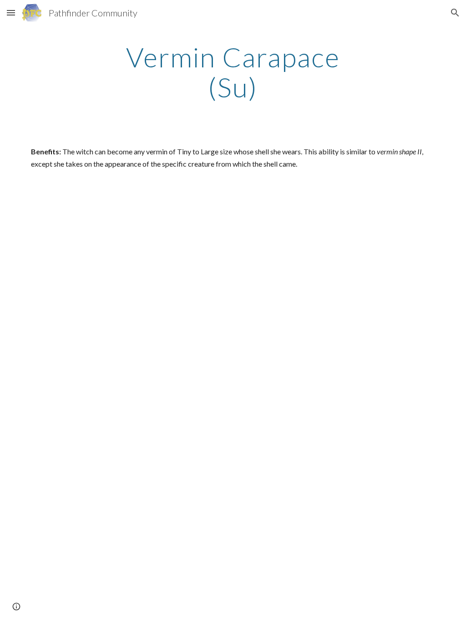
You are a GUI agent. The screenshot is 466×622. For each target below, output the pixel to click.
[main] (232, 72)
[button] (11, 12)
